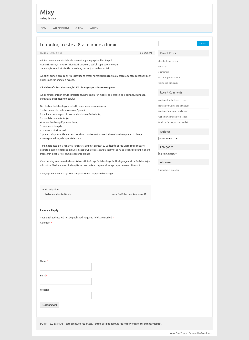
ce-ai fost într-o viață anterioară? (130, 194)
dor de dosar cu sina (168, 61)
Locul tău (162, 66)
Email (43, 275)
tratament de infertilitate (57, 194)
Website (44, 289)
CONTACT (94, 28)
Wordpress (206, 333)
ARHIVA (79, 28)
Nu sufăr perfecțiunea (169, 77)
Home (43, 28)
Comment (46, 222)
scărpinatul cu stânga (102, 173)
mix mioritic (56, 173)
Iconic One (175, 333)
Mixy (47, 12)
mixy (46, 53)
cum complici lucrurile (79, 173)
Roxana (162, 105)
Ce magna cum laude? (169, 83)
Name (44, 261)
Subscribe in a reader (168, 170)
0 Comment (146, 53)
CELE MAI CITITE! (61, 28)
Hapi (160, 100)
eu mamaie (163, 72)
